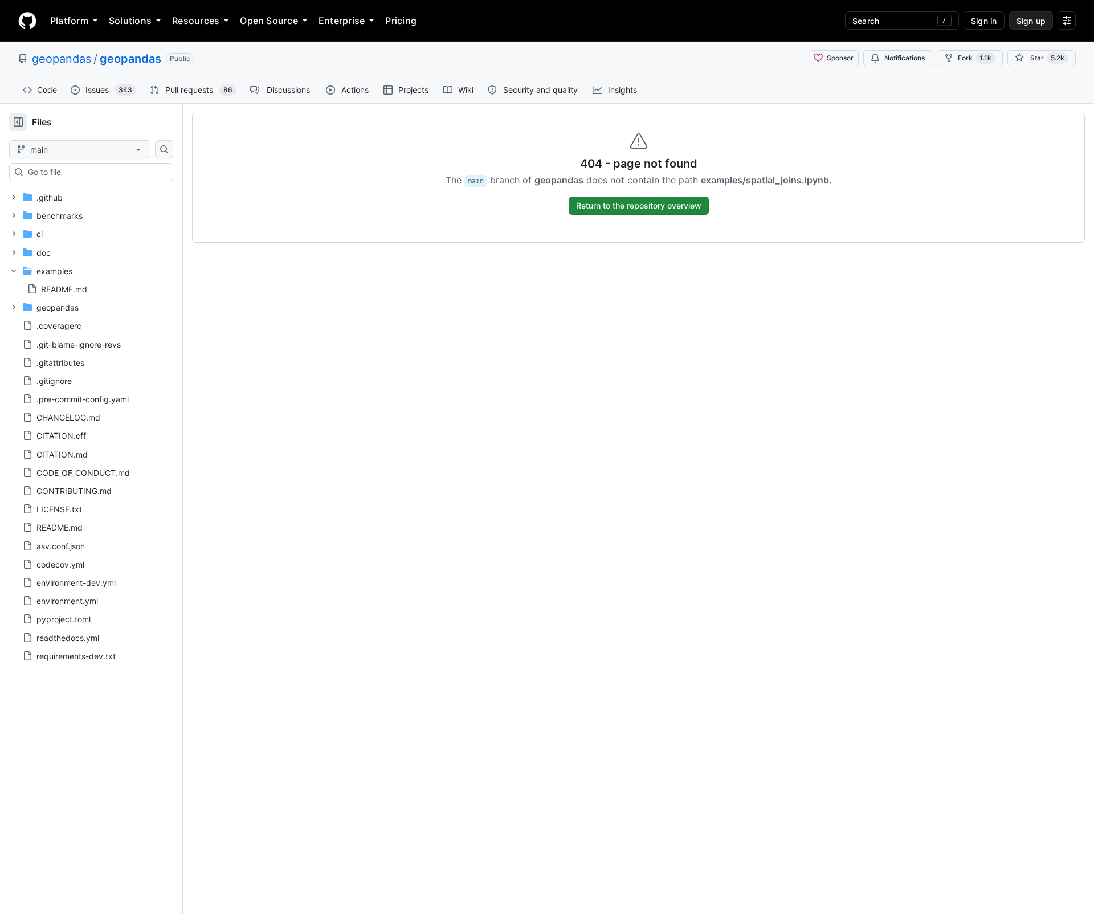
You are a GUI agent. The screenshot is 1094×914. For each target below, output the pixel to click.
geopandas (61, 59)
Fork (974, 58)
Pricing (401, 20)
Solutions (130, 20)
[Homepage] (27, 20)
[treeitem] (87, 197)
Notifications (904, 58)
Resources (195, 20)
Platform (69, 20)
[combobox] (96, 172)
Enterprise (342, 20)
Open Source (269, 20)
